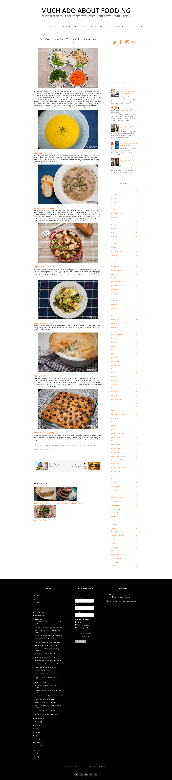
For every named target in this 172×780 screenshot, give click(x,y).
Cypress (113, 263)
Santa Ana (114, 501)
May (36, 732)
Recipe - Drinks (115, 445)
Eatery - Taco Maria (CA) (42, 682)
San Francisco (115, 486)
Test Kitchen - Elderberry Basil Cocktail (46, 645)
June (36, 729)
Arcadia (113, 206)
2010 (35, 757)
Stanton (113, 524)
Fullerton (114, 293)
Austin (113, 210)
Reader (78, 622)
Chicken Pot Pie (40, 376)
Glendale (114, 308)
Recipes (57, 26)
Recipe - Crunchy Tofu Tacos (43, 670)
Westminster (115, 562)
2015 (35, 602)
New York (114, 395)
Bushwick (114, 236)
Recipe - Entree (55, 445)
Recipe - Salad (115, 452)
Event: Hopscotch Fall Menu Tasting (45, 667)
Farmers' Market (116, 282)
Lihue (113, 376)
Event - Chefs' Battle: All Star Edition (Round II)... (49, 696)
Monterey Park (115, 388)
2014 (35, 606)
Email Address (79, 598)
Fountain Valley (116, 289)
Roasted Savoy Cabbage (43, 323)
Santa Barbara (115, 505)
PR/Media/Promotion (82, 625)
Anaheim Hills (115, 202)
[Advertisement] (121, 63)
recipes (73, 93)
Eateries (76, 26)
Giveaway (114, 304)
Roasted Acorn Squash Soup (45, 153)
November (38, 615)
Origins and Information (118, 414)
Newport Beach (116, 399)
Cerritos (113, 240)
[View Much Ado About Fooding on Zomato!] (121, 595)
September (38, 718)
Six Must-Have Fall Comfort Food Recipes (47, 654)
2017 (35, 596)
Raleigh (113, 429)
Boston (113, 217)
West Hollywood (116, 558)
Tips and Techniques (90, 445)
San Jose (114, 494)
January (37, 746)
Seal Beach (114, 513)
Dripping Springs (116, 270)
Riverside (114, 475)
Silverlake (114, 520)
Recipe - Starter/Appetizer (119, 467)
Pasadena (114, 418)
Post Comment (68, 43)
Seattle (113, 517)
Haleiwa (113, 316)
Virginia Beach (115, 547)
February (38, 742)
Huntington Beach (116, 335)
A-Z (112, 191)
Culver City (114, 259)
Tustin (113, 539)
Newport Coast (115, 403)
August (37, 722)
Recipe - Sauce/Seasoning (119, 456)
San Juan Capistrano (117, 498)
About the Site (106, 26)
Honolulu (114, 331)
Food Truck (114, 285)
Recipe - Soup (77, 445)
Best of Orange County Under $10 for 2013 (47, 642)
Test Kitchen (115, 532)
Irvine (113, 346)
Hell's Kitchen (115, 319)
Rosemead (114, 479)
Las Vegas (114, 372)
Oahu (113, 407)
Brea (112, 221)
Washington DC (116, 554)
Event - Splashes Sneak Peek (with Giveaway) (127, 92)
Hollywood (114, 327)
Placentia (114, 422)
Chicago (113, 247)
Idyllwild (113, 338)
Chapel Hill (114, 244)
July (36, 725)
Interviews (66, 26)
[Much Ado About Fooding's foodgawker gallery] (121, 601)
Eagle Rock (114, 278)
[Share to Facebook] (40, 450)
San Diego (114, 482)
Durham (113, 274)
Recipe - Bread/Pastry (118, 433)
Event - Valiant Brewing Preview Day (127, 127)
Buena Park (114, 232)
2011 (35, 753)
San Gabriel (115, 490)
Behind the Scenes (117, 213)
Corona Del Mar (116, 251)
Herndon (114, 323)
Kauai (113, 354)
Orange (113, 410)
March (37, 739)
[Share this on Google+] (47, 450)
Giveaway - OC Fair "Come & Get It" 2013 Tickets (128, 144)
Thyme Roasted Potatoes (44, 267)
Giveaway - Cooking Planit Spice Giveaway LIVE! (127, 109)
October (37, 619)
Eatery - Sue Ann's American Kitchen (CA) (47, 674)
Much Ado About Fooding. (94, 766)
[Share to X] (44, 450)
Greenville (114, 312)
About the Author (90, 26)
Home (50, 26)
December (38, 612)
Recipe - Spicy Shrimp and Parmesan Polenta (48, 635)
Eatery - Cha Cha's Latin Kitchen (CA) (45, 657)
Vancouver (114, 543)
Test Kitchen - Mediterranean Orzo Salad (47, 664)
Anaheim (114, 198)
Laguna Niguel (115, 365)
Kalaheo (113, 350)
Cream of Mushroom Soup (44, 208)
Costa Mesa (115, 255)
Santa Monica (115, 509)
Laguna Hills (115, 361)
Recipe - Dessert (43, 445)
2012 (35, 750)
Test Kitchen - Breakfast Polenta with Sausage (48, 627)
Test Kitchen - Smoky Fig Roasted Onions (47, 714)
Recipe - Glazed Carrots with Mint (45, 699)
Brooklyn (114, 225)
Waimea (113, 551)
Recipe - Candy (115, 437)
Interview (114, 342)
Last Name (78, 612)
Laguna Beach (115, 357)
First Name (78, 605)
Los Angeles (115, 384)
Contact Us (119, 26)
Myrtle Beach (115, 391)
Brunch (113, 229)
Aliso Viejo (114, 194)
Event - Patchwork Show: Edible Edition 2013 (48, 660)
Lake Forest (114, 369)
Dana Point (114, 266)
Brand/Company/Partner (83, 628)
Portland (114, 426)
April (36, 735)
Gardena (114, 301)
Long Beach (114, 380)
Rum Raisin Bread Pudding (44, 433)
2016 (35, 599)
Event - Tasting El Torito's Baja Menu (45, 702)
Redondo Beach (116, 471)
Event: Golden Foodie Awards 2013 (45, 711)
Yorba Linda (115, 566)
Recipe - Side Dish (66, 445)
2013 (35, 609)
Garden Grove (115, 297)
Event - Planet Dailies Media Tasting (45, 639)
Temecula (114, 528)
